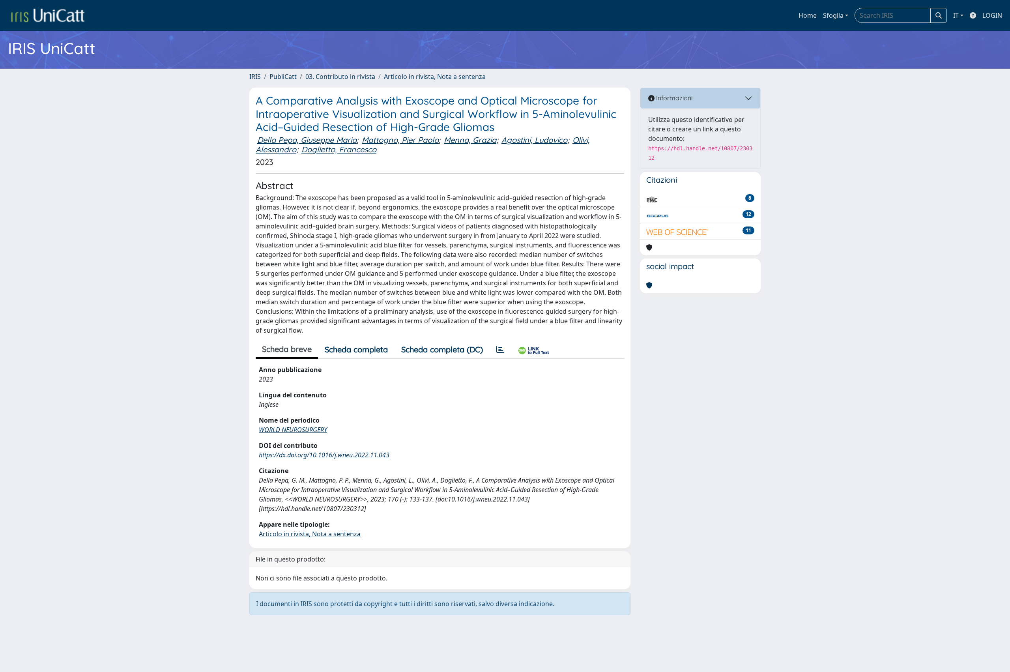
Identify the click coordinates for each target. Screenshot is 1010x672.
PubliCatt (283, 76)
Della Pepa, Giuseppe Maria (307, 140)
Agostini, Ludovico (534, 140)
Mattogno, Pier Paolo (400, 140)
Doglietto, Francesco (338, 149)
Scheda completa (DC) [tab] (442, 349)
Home (808, 15)
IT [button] (956, 15)
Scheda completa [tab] (356, 349)
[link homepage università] (48, 15)
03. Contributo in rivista (340, 76)
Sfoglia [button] (833, 15)
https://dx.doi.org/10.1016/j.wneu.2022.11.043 (324, 455)
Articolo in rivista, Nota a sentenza (435, 76)
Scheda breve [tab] (287, 349)
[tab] (500, 349)
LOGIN (992, 15)
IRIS (255, 76)
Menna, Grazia (470, 140)
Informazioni (673, 98)
